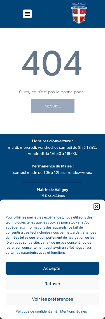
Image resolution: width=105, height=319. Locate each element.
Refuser (52, 283)
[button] (96, 206)
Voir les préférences (52, 299)
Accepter (52, 268)
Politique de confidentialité (36, 311)
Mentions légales (73, 311)
